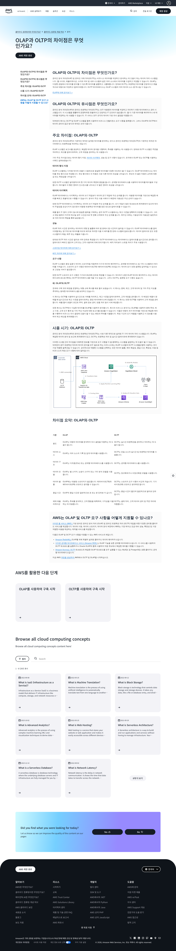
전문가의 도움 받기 (135, 912)
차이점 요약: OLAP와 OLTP (33, 95)
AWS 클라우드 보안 (23, 907)
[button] (35, 11)
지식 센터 (131, 902)
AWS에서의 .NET (97, 897)
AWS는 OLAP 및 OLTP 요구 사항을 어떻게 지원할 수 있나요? (34, 101)
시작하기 (57, 887)
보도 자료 (19, 922)
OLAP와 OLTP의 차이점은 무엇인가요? (33, 73)
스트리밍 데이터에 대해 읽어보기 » (67, 248)
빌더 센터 (94, 887)
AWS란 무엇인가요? (24, 887)
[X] (131, 938)
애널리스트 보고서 (61, 917)
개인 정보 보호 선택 (57, 942)
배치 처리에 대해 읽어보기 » (64, 253)
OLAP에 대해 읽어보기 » (63, 92)
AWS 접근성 (132, 917)
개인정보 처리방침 (22, 942)
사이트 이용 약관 (39, 942)
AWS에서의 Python (99, 902)
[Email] (159, 938)
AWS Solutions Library (63, 902)
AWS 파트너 (58, 922)
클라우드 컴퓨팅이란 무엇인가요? (28, 31)
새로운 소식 (20, 912)
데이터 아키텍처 (93, 158)
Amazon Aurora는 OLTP (65, 550)
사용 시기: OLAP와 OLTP (32, 90)
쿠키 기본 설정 (80, 942)
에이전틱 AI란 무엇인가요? (27, 897)
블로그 (18, 917)
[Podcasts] (155, 938)
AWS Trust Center (61, 897)
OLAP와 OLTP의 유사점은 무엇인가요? (33, 80)
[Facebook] (135, 938)
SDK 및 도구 (95, 892)
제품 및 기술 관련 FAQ (62, 912)
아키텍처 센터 (59, 907)
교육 (55, 892)
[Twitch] (147, 938)
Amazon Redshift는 (63, 540)
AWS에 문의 (132, 887)
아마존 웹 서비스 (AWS (62, 523)
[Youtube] (151, 938)
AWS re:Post (133, 897)
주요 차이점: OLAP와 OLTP (33, 86)
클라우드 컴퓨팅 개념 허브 (54, 31)
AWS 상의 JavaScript (100, 917)
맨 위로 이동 (86, 927)
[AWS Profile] (169, 3)
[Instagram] (143, 938)
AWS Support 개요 (136, 907)
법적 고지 (131, 922)
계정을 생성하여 (68, 557)
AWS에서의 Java (97, 907)
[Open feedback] (173, 475)
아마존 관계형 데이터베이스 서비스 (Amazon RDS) (76, 543)
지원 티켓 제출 (133, 892)
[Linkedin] (139, 938)
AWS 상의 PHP (96, 912)
